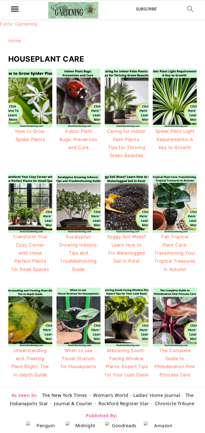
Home (14, 40)
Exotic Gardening (18, 24)
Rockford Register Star (123, 403)
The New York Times (64, 395)
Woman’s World (110, 395)
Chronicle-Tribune (174, 403)
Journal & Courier (73, 403)
